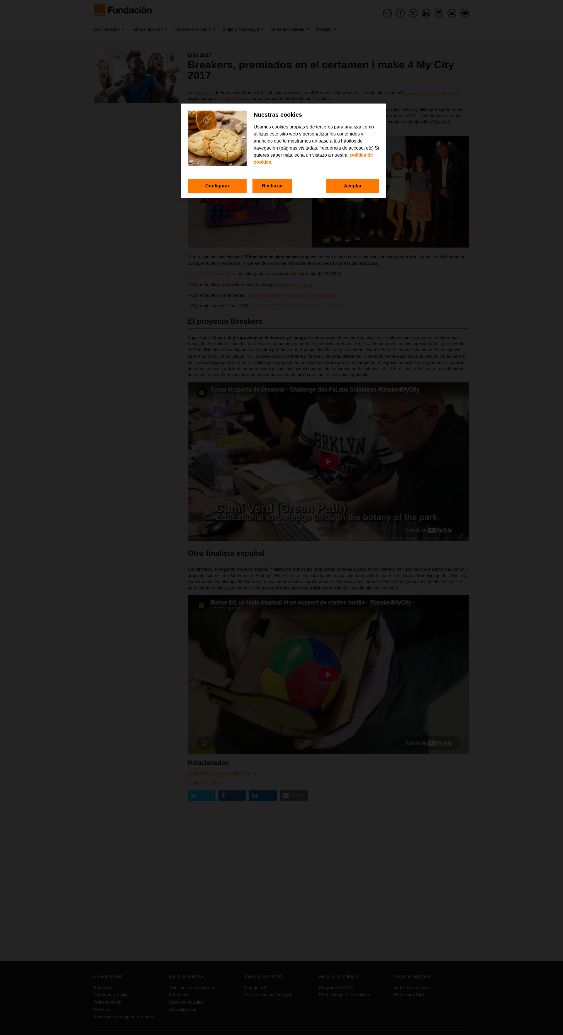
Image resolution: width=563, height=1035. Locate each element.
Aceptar (353, 185)
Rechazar (272, 185)
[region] (283, 151)
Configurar (217, 185)
